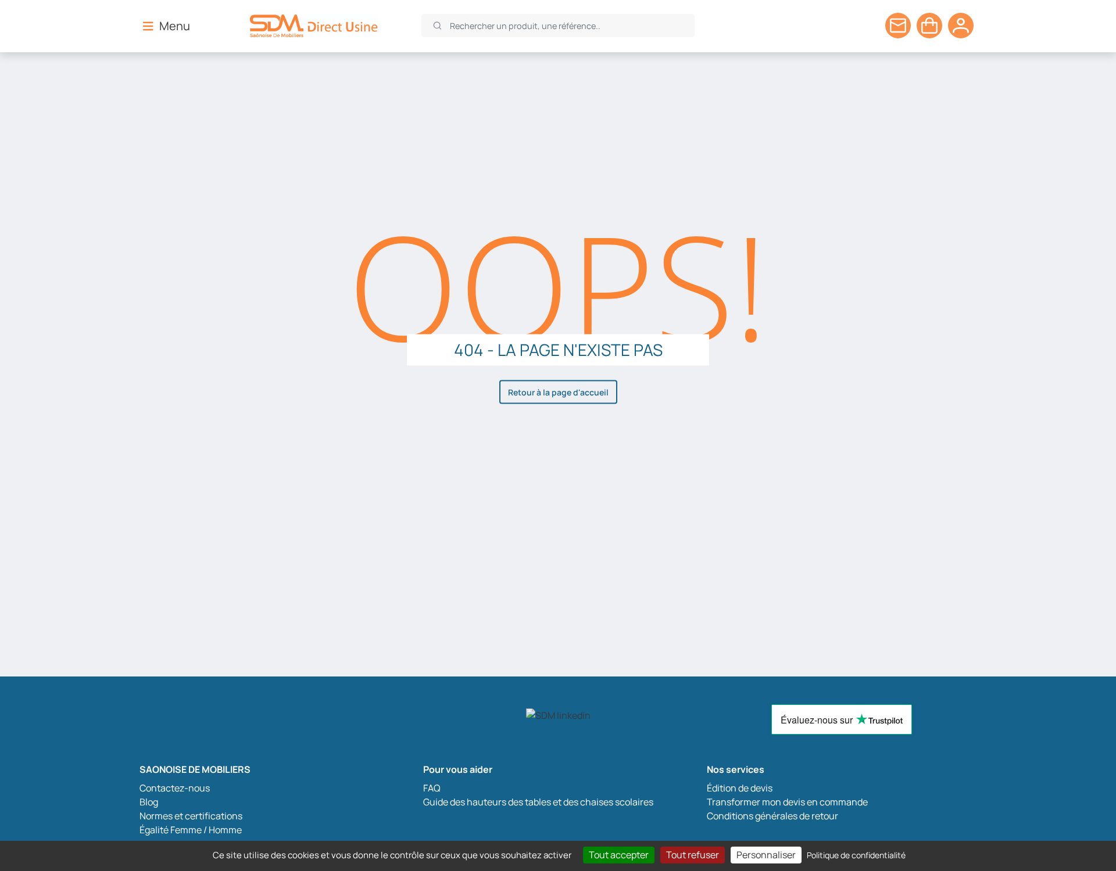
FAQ (432, 788)
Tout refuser (692, 854)
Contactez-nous (175, 788)
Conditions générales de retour (772, 815)
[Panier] (929, 25)
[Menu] (148, 26)
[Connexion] (961, 25)
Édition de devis (739, 788)
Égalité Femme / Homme (191, 829)
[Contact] (898, 25)
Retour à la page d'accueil (558, 392)
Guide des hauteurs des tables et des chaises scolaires (538, 802)
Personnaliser (766, 854)
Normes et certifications (191, 815)
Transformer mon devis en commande (787, 802)
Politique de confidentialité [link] (856, 855)
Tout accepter (619, 854)
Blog (149, 802)
